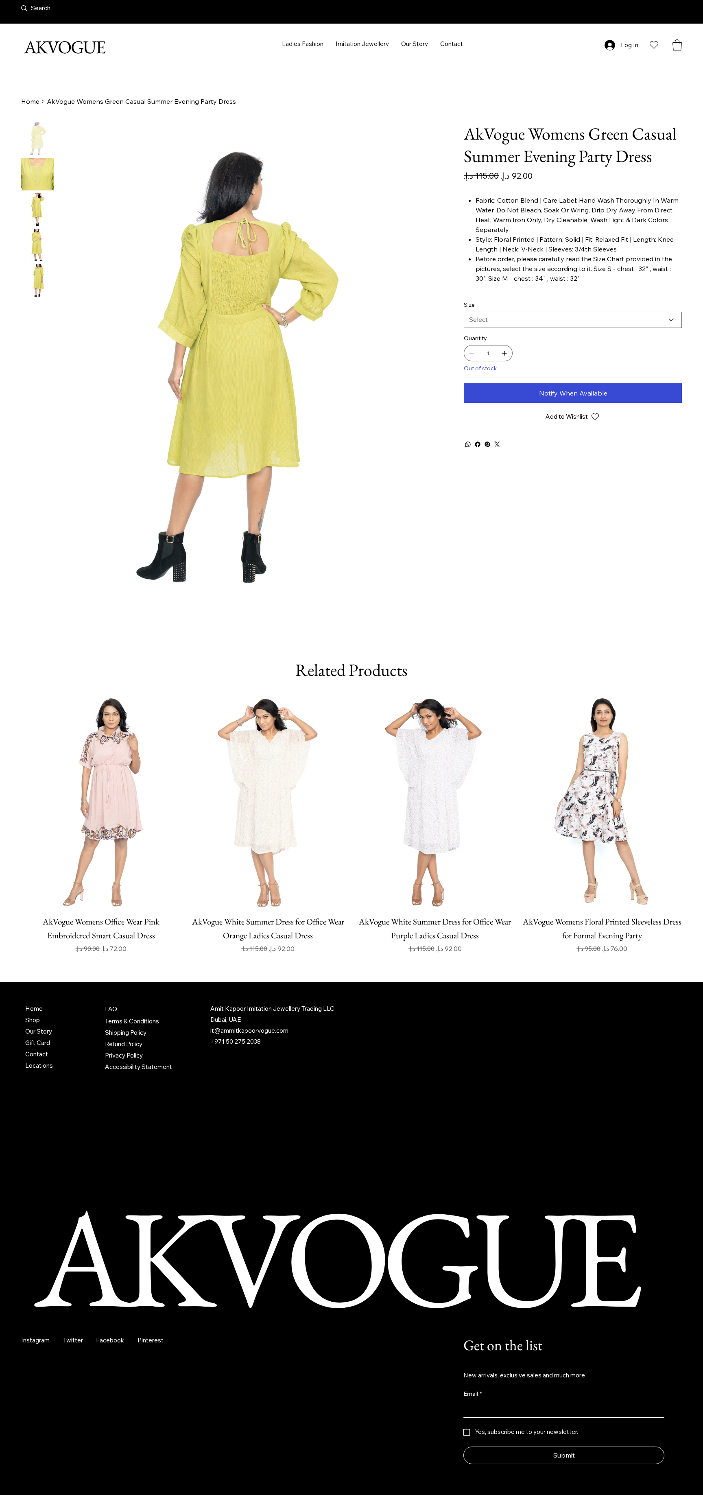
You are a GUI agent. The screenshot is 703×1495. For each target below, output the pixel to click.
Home (34, 1051)
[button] (677, 44)
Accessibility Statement (138, 1109)
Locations (39, 1108)
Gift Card (37, 1085)
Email (472, 1436)
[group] (351, 867)
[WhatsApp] (468, 444)
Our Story (38, 1074)
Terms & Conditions (132, 1063)
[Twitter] (497, 444)
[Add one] (504, 353)
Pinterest (151, 1382)
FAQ (111, 1051)
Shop (32, 1062)
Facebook (110, 1382)
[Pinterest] (487, 444)
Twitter (73, 1382)
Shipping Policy (125, 1075)
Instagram (35, 1382)
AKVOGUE (63, 47)
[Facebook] (478, 444)
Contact (36, 1096)
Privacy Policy (124, 1098)
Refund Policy (123, 1086)
